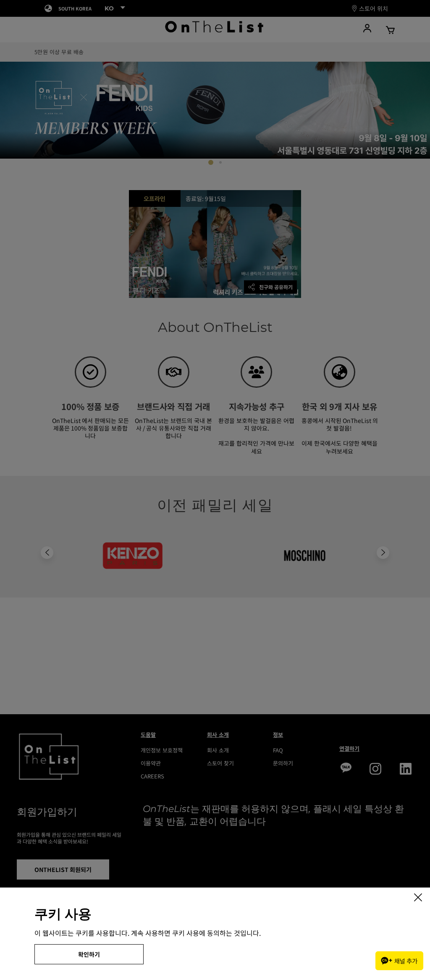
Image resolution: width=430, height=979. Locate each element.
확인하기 (89, 954)
